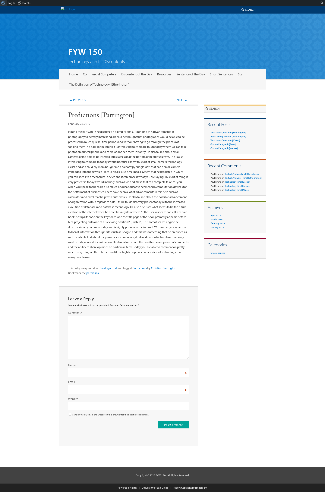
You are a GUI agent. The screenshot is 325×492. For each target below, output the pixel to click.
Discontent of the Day (136, 74)
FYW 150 (85, 51)
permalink (92, 273)
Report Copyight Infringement (190, 487)
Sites (134, 487)
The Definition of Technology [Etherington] (99, 84)
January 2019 (217, 227)
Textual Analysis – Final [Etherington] (243, 177)
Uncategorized (108, 268)
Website (73, 399)
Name (72, 365)
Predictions (140, 268)
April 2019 (215, 215)
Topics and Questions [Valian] (225, 140)
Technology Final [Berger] (238, 181)
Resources (164, 74)
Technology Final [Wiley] (237, 189)
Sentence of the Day (190, 74)
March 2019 (216, 219)
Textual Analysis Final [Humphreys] (242, 173)
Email (71, 382)
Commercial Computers (99, 74)
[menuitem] (3, 3)
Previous (78, 100)
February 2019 (217, 223)
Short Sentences (221, 74)
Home (73, 74)
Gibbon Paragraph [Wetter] (224, 148)
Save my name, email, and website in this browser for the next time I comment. (110, 414)
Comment (75, 312)
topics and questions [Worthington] (228, 136)
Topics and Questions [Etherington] (228, 132)
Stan (241, 74)
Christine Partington (163, 268)
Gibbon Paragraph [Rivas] (223, 144)
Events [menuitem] (26, 3)
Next (182, 100)
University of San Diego (155, 487)
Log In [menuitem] (11, 3)
